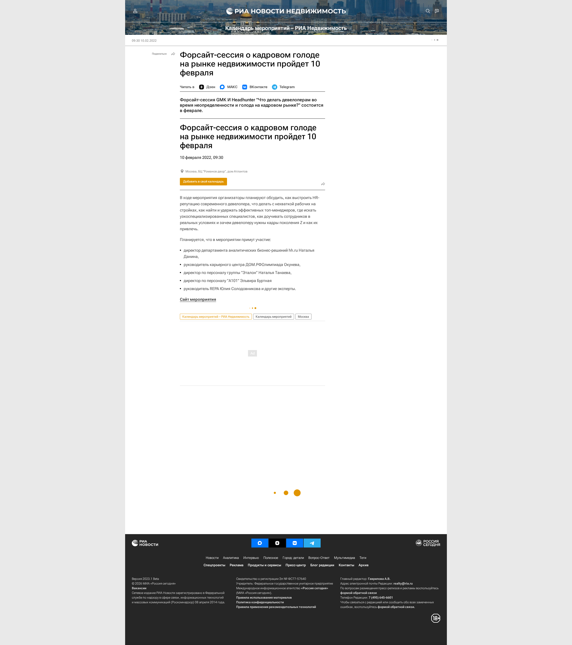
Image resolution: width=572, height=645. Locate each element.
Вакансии (139, 588)
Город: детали (293, 558)
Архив (363, 565)
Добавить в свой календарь (203, 181)
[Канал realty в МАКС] (259, 543)
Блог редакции (322, 565)
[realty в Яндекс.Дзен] (277, 543)
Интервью (251, 558)
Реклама (236, 565)
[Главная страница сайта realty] (286, 11)
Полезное (270, 558)
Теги (363, 558)
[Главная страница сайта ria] (253, 11)
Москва (303, 316)
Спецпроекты (214, 565)
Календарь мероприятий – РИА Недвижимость (215, 316)
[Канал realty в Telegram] (312, 543)
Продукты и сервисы (264, 565)
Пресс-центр (296, 565)
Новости (212, 558)
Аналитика (231, 558)
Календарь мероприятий (274, 316)
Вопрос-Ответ (319, 558)
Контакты (346, 565)
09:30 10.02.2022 (144, 40)
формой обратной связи (358, 593)
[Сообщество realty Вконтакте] (294, 543)
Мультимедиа (344, 558)
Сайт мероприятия (198, 299)
